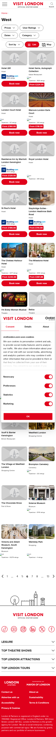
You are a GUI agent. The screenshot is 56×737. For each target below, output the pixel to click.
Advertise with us (10, 697)
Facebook (52, 629)
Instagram (23, 629)
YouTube (14, 629)
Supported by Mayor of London (38, 683)
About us (33, 692)
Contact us (6, 692)
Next (54, 576)
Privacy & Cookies (10, 708)
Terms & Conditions (39, 702)
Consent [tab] (10, 326)
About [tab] (46, 326)
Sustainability (36, 697)
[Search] (51, 4)
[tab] (32, 44)
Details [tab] (28, 326)
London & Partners (11, 683)
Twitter (42, 629)
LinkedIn (33, 629)
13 (48, 576)
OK (28, 416)
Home (4, 13)
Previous (2, 576)
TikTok (4, 629)
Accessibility (7, 702)
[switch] (49, 385)
